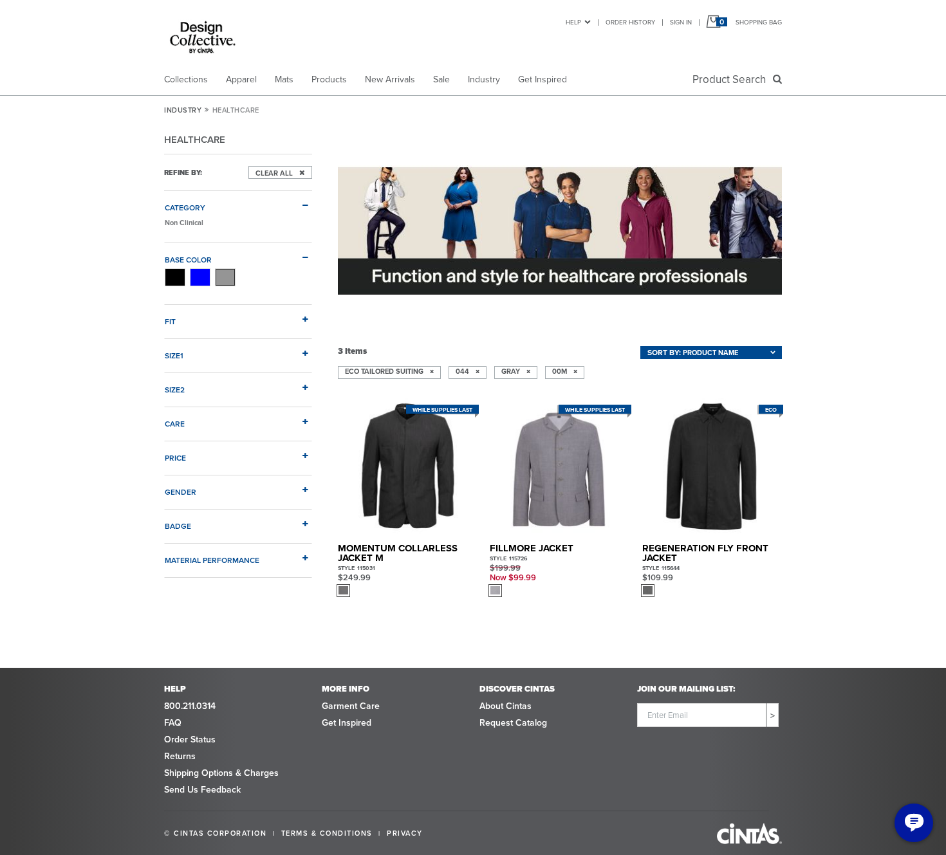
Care (175, 423)
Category (185, 207)
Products (329, 79)
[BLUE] (200, 277)
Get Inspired (542, 79)
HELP (573, 21)
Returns (180, 755)
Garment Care (351, 705)
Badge (178, 525)
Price (175, 457)
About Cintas (505, 705)
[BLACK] (175, 277)
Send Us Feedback (202, 789)
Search (731, 79)
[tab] (238, 202)
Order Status (190, 739)
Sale (441, 79)
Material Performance (212, 560)
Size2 (175, 389)
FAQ (172, 722)
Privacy (405, 833)
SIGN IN (681, 21)
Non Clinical (184, 222)
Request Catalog (513, 722)
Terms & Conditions (327, 833)
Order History (630, 21)
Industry (484, 79)
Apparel (241, 79)
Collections (186, 79)
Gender (180, 491)
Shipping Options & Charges (221, 772)
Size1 (174, 355)
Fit (170, 321)
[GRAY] (225, 277)
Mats (284, 79)
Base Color (188, 259)
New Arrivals (390, 79)
